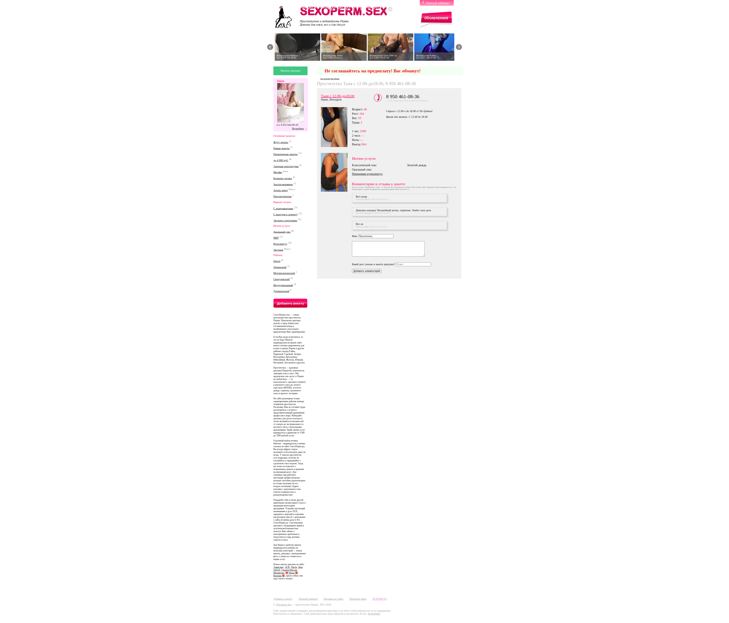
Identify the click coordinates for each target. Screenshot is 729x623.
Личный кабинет (308, 599)
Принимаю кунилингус (367, 174)
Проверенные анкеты (285, 154)
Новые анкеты (281, 148)
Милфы (277, 172)
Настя (294, 567)
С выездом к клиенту (285, 214)
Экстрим (278, 249)
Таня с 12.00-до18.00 (337, 96)
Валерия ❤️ (279, 575)
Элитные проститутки (286, 166)
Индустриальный (283, 285)
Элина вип (278, 567)
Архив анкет (280, 190)
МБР (276, 237)
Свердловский (281, 279)
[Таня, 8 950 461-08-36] (336, 172)
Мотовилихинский (284, 273)
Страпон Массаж (289, 570)
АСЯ (287, 567)
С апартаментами (283, 208)
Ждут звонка (280, 142)
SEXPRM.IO (379, 599)
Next (459, 47)
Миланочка (278, 573)
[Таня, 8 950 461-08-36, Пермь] (336, 127)
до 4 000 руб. (280, 160)
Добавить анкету (283, 599)
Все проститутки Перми (329, 79)
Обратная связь (357, 599)
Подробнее (298, 128)
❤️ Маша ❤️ (291, 573)
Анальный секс (282, 231)
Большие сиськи (282, 178)
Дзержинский (281, 291)
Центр (276, 261)
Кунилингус (280, 244)
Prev (270, 47)
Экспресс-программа (285, 220)
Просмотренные (282, 196)
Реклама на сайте (333, 599)
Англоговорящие (283, 184)
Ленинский (279, 267)
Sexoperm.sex (283, 604)
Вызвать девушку (291, 70)
